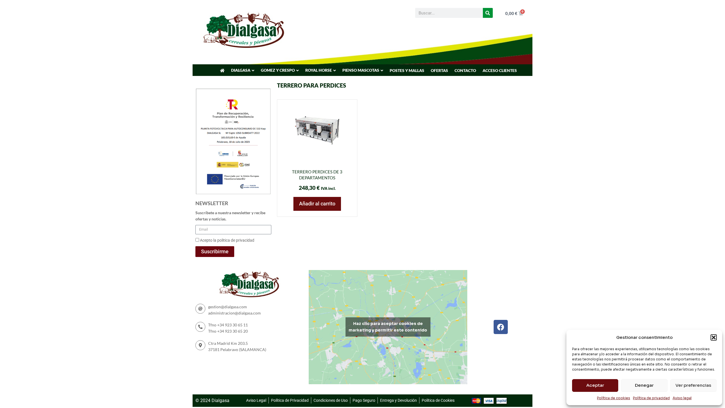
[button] (714, 337)
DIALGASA (240, 70)
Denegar (644, 385)
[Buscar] (488, 13)
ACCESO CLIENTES (500, 70)
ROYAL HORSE (318, 70)
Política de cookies (613, 398)
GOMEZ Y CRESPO (278, 70)
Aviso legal (682, 398)
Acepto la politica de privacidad (227, 240)
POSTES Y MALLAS (407, 70)
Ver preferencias (693, 385)
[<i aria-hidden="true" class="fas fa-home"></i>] (222, 70)
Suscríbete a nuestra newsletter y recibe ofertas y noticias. (230, 215)
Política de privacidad (651, 398)
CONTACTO (465, 70)
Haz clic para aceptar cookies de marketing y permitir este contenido (388, 327)
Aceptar (595, 385)
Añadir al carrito (317, 204)
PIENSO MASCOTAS (360, 70)
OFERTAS (439, 70)
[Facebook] (501, 327)
